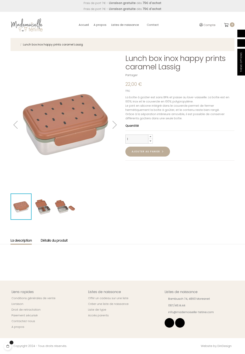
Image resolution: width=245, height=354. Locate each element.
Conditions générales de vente (33, 298)
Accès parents (98, 315)
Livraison (17, 304)
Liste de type (97, 309)
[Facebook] (169, 323)
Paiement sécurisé (24, 315)
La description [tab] (21, 240)
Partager (142, 75)
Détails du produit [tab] (54, 240)
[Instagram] (180, 323)
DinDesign (224, 346)
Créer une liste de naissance (108, 304)
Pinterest (154, 75)
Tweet (148, 75)
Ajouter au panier (146, 151)
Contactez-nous (23, 321)
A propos (17, 327)
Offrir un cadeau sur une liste (108, 298)
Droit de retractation (26, 309)
